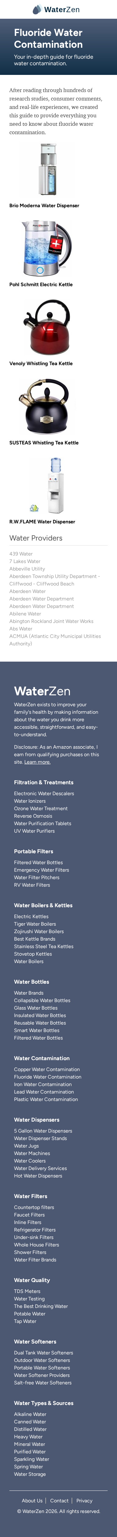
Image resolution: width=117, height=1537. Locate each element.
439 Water (20, 554)
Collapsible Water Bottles (42, 1000)
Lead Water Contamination (44, 1092)
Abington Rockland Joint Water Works (51, 621)
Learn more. (37, 762)
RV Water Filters (32, 885)
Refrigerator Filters (35, 1230)
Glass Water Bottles (35, 1008)
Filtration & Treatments (43, 782)
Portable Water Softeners (42, 1368)
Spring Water (28, 1467)
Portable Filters (33, 851)
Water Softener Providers (42, 1375)
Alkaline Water (30, 1414)
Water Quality (32, 1280)
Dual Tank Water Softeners (43, 1353)
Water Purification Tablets (42, 823)
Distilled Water (30, 1429)
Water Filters (30, 1196)
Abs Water (20, 629)
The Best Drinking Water (41, 1306)
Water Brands (28, 993)
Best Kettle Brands (34, 939)
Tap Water (25, 1321)
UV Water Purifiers (34, 831)
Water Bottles (31, 981)
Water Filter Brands (35, 1260)
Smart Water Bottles (36, 1030)
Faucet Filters (29, 1215)
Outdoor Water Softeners (42, 1360)
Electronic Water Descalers (44, 793)
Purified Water (30, 1452)
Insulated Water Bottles (40, 1015)
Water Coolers (30, 1161)
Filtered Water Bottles (38, 862)
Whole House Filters (36, 1245)
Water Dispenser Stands (40, 1138)
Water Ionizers (30, 801)
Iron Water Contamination (43, 1084)
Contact (59, 1501)
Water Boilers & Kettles (43, 905)
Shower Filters (30, 1252)
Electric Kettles (31, 916)
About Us (32, 1501)
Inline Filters (27, 1222)
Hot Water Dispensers (38, 1176)
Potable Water (29, 1314)
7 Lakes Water (24, 561)
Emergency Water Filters (41, 870)
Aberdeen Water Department (41, 599)
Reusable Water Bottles (40, 1023)
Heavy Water (28, 1437)
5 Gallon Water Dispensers (43, 1131)
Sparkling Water (31, 1459)
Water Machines (32, 1153)
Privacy (84, 1501)
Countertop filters (34, 1207)
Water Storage (30, 1474)
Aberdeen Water (27, 591)
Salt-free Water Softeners (42, 1383)
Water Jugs (26, 1146)
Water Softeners (35, 1341)
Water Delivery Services (40, 1168)
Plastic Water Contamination (46, 1099)
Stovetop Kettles (33, 954)
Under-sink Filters (33, 1237)
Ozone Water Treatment (41, 808)
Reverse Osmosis (33, 816)
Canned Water (30, 1422)
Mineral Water (29, 1444)
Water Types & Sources (43, 1403)
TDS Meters (27, 1291)
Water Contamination (42, 1058)
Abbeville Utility (27, 569)
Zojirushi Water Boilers (39, 931)
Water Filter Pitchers (36, 877)
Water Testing (29, 1299)
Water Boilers (28, 961)
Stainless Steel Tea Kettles (43, 946)
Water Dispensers (36, 1119)
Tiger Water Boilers (35, 924)
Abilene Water (25, 614)
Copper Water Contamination (47, 1069)
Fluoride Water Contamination (47, 1077)
